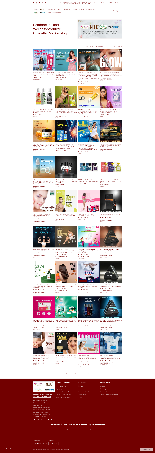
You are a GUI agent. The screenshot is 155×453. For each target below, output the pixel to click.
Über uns (80, 386)
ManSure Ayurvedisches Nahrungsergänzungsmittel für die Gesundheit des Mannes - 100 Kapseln (110, 357)
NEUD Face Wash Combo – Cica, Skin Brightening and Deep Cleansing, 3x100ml (43, 111)
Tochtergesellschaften (84, 391)
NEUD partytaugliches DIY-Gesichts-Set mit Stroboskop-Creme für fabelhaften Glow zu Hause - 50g (110, 111)
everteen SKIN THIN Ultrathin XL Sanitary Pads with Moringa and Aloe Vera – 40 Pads (65, 74)
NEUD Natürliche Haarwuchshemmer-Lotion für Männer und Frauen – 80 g (65, 356)
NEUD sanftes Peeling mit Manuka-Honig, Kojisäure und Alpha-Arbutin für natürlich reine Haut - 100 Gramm (43, 145)
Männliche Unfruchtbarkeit (63, 394)
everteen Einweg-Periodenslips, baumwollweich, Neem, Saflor (87, 214)
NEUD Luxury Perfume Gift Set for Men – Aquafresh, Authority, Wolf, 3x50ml (88, 180)
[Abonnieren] (90, 429)
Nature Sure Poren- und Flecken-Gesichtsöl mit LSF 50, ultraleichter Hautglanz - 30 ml (43, 286)
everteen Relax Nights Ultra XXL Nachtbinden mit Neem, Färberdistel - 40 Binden (88, 286)
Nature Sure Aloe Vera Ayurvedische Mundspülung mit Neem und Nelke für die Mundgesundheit (65, 322)
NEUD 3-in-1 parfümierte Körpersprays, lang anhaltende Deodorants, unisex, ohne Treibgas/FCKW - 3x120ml (88, 322)
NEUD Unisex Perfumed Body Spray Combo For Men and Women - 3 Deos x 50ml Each (66, 181)
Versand (102, 386)
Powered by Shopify (64, 449)
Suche (79, 389)
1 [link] (66, 374)
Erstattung (103, 389)
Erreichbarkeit (82, 394)
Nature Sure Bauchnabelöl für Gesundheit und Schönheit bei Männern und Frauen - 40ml (41, 357)
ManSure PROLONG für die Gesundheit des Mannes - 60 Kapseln (111, 250)
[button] (51, 9)
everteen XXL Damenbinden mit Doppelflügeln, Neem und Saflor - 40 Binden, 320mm (88, 251)
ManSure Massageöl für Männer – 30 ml (110, 214)
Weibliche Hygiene (60, 386)
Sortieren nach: (90, 46)
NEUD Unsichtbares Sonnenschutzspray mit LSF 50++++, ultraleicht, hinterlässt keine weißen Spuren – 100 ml (43, 182)
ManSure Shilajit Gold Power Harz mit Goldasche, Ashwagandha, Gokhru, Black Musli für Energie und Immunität (110, 145)
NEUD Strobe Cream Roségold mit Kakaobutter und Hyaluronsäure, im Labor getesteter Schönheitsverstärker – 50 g (111, 74)
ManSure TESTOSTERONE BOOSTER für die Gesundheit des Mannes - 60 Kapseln (111, 322)
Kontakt (80, 397)
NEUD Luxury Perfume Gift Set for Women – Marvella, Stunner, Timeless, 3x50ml (110, 181)
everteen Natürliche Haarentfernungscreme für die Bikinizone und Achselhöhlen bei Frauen (87, 357)
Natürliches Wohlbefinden (62, 391)
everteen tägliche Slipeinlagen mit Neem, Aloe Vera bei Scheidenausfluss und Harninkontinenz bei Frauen (43, 322)
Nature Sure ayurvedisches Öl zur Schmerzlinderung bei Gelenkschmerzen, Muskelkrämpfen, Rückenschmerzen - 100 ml (65, 146)
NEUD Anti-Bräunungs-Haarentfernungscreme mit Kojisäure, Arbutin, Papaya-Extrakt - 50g (65, 251)
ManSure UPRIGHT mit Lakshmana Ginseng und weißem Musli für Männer (111, 285)
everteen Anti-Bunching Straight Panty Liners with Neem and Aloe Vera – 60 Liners (43, 74)
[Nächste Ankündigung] (94, 2)
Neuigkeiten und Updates (62, 397)
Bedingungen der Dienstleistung (109, 394)
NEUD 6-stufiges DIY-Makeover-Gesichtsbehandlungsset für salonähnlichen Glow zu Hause (42, 215)
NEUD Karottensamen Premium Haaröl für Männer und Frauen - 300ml (65, 285)
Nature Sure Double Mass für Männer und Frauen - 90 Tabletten (43, 250)
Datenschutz (103, 391)
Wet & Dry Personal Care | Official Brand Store (48, 449)
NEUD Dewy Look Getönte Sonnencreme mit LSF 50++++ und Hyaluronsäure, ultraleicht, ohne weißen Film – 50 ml (87, 111)
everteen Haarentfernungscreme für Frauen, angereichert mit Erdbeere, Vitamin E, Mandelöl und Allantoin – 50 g (66, 111)
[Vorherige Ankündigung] (60, 2)
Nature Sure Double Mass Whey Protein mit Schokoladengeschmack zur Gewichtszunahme (66, 215)
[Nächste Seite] (88, 374)
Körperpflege (59, 389)
